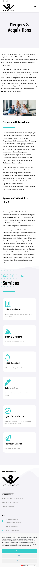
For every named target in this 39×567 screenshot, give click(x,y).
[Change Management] (8, 357)
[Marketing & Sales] (8, 382)
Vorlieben (19, 561)
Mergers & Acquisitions (13, 336)
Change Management (12, 362)
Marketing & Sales (11, 388)
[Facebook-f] (3, 1)
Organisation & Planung (13, 443)
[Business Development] (8, 304)
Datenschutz (17, 565)
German (25, 565)
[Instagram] (7, 1)
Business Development (13, 309)
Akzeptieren (19, 551)
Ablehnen (19, 556)
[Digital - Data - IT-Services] (8, 411)
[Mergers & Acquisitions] (8, 331)
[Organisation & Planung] (8, 438)
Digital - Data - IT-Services (15, 416)
